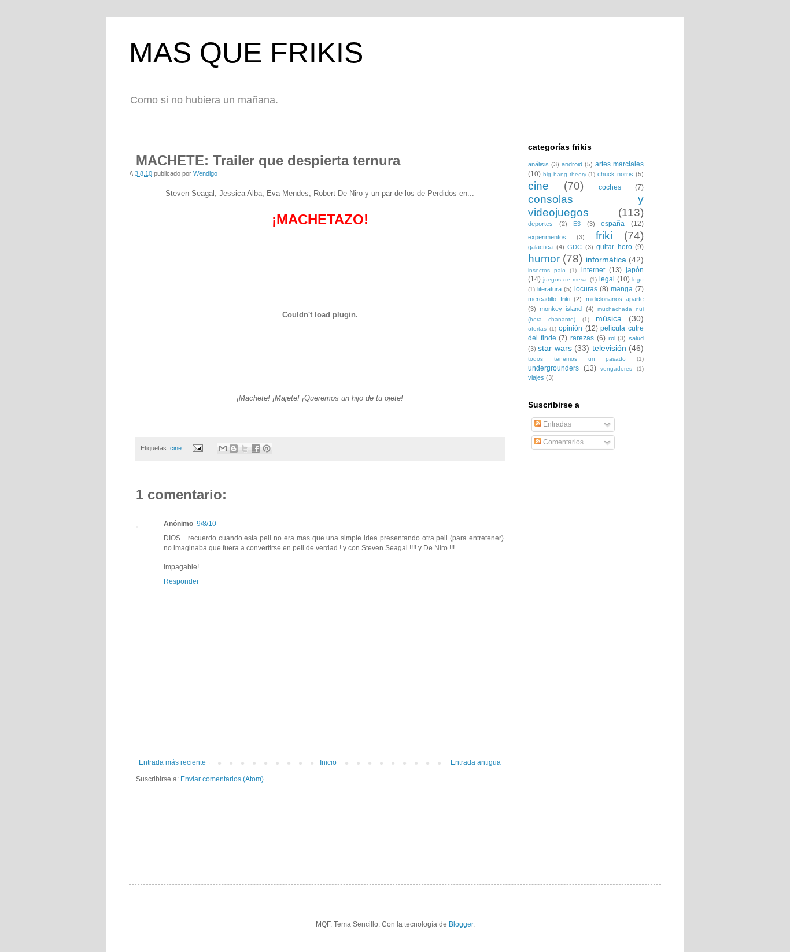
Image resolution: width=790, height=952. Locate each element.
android (572, 164)
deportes (540, 223)
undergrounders (553, 368)
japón (635, 270)
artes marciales (619, 164)
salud (636, 338)
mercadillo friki (549, 298)
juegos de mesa (565, 279)
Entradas (556, 424)
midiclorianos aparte (615, 298)
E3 (577, 223)
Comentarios (562, 442)
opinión (570, 328)
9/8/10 (206, 524)
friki (604, 235)
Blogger (461, 924)
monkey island (561, 308)
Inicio (328, 762)
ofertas (537, 328)
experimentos (547, 237)
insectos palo (547, 270)
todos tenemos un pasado (577, 358)
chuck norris (615, 174)
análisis (538, 164)
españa (613, 224)
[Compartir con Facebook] (255, 448)
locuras (585, 289)
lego (638, 279)
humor (544, 259)
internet (593, 270)
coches (610, 187)
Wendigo (205, 173)
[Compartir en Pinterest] (266, 448)
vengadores (616, 368)
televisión (609, 348)
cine (176, 447)
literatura (549, 289)
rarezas (582, 338)
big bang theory (564, 174)
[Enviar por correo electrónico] (222, 448)
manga (622, 289)
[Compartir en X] (244, 448)
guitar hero (614, 247)
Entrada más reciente (172, 762)
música (609, 318)
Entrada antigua (476, 762)
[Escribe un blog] (233, 448)
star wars (554, 348)
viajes (536, 377)
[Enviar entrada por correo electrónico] (197, 447)
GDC (574, 246)
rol (611, 338)
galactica (540, 246)
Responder (181, 581)
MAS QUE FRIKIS (246, 52)
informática (606, 259)
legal (607, 279)
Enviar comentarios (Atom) (222, 779)
